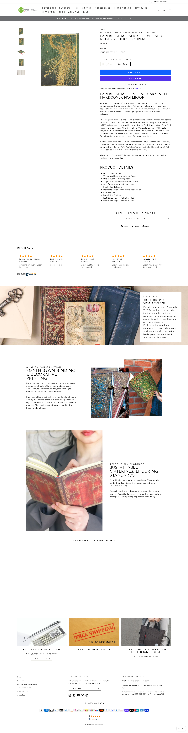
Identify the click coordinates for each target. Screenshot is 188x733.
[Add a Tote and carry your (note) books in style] (146, 632)
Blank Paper (123, 64)
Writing (87, 8)
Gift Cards (49, 12)
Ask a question (135, 219)
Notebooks (49, 8)
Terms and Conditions (25, 688)
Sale (85, 12)
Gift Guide (141, 8)
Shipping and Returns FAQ (27, 684)
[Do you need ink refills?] (42, 632)
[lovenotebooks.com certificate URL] (94, 274)
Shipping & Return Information (135, 213)
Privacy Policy (22, 691)
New (76, 8)
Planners (65, 8)
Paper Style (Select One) (115, 60)
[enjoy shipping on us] (94, 632)
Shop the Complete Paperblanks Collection (128, 32)
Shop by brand (122, 8)
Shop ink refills (41, 658)
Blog (62, 12)
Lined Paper (107, 64)
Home (102, 29)
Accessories (102, 8)
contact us (21, 695)
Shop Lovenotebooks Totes (146, 657)
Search (19, 677)
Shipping (103, 52)
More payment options (135, 84)
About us (74, 12)
